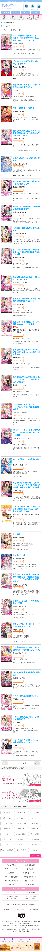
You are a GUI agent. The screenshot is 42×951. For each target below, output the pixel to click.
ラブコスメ (38, 19)
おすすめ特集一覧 (30, 877)
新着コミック (21, 813)
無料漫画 (29, 19)
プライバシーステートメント (19, 909)
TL (15, 12)
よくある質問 (14, 904)
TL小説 (7, 844)
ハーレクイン (7, 834)
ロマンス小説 (35, 839)
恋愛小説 (21, 839)
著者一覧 (11, 885)
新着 (4, 19)
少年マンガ (20, 829)
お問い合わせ (29, 904)
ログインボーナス (11, 869)
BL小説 (21, 844)
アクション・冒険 (20, 823)
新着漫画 (11, 873)
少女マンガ (34, 823)
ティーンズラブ (18, 46)
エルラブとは (11, 865)
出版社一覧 (30, 885)
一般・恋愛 (5, 12)
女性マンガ (7, 829)
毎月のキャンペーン (30, 873)
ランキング (12, 19)
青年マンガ (34, 829)
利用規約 (6, 909)
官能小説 (35, 844)
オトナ (35, 12)
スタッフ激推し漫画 (11, 877)
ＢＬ (25, 12)
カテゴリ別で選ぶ (11, 881)
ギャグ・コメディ (20, 818)
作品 (5, 22)
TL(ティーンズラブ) (7, 850)
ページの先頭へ (35, 855)
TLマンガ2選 (35, 834)
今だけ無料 (21, 19)
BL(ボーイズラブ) (21, 850)
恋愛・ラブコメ (7, 818)
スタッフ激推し (21, 834)
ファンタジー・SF (34, 818)
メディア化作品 (35, 813)
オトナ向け (34, 850)
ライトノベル (18, 415)
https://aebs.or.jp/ (24, 931)
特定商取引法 (34, 909)
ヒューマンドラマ (7, 823)
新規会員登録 (30, 865)
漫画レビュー (30, 881)
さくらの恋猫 (30, 892)
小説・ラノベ (7, 839)
